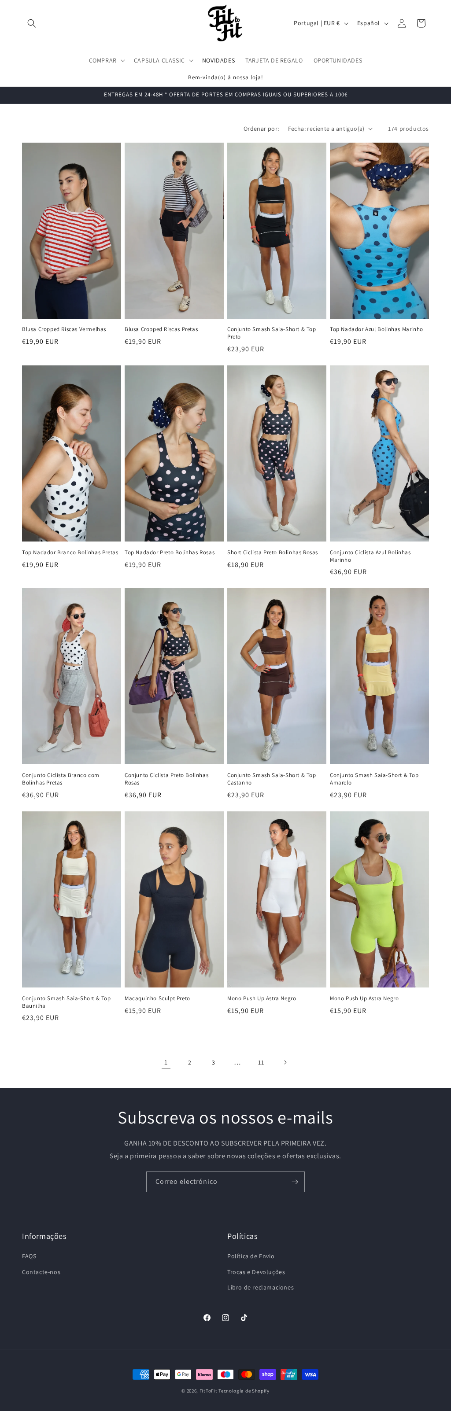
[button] (31, 23)
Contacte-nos (41, 1272)
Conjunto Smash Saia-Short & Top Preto (271, 333)
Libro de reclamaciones (260, 1287)
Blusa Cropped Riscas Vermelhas (64, 329)
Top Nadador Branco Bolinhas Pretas (70, 552)
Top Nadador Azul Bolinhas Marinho (376, 329)
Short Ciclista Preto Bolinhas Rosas (272, 552)
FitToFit (209, 1391)
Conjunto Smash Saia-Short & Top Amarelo (374, 779)
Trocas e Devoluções (256, 1272)
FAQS (29, 1256)
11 (261, 1062)
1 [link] (166, 1062)
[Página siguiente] (285, 1062)
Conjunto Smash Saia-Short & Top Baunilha (66, 1002)
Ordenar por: (261, 129)
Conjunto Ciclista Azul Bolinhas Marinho (370, 556)
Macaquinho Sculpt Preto (157, 998)
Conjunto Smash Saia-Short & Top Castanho (271, 779)
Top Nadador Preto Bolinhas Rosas (169, 552)
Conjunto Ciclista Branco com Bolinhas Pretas (61, 779)
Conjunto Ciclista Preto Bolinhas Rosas (166, 779)
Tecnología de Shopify (244, 1391)
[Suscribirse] (294, 1182)
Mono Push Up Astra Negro (261, 998)
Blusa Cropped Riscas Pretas (161, 329)
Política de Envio (250, 1256)
